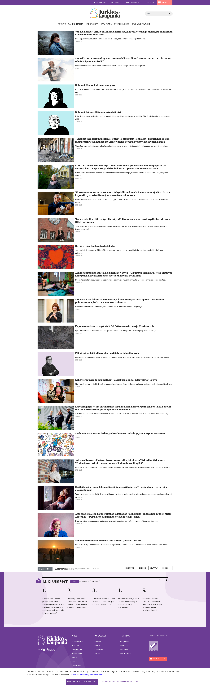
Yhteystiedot (125, 641)
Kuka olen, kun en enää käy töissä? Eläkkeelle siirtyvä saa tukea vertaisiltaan (103, 601)
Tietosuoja (124, 649)
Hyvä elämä (76, 645)
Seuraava (154, 568)
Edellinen (142, 568)
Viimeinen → (166, 568)
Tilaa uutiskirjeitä (126, 653)
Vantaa (97, 653)
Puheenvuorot (77, 649)
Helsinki (98, 641)
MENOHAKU (166, 2)
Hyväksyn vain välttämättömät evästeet (122, 682)
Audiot (74, 657)
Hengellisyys (77, 653)
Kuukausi (95, 581)
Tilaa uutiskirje (148, 2)
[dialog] (105, 678)
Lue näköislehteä (100, 2)
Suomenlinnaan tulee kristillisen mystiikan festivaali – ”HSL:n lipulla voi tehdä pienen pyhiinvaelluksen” (153, 604)
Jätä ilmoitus (116, 2)
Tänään (75, 581)
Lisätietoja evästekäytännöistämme (86, 674)
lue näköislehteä (157, 635)
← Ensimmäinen (129, 568)
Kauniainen (99, 649)
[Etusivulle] (105, 13)
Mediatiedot (124, 645)
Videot (74, 661)
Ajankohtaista (77, 641)
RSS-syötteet (77, 665)
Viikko (84, 581)
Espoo (97, 645)
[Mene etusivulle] (52, 639)
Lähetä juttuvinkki (132, 2)
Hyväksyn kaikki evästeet (82, 681)
